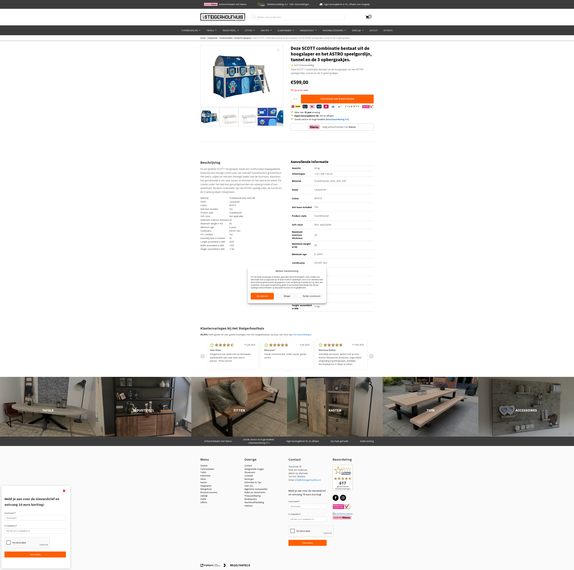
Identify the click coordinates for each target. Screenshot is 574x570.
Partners (248, 505)
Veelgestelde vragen (254, 469)
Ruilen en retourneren (254, 492)
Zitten (248, 30)
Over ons (248, 485)
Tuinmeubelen (189, 30)
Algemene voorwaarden (256, 489)
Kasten (265, 30)
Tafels (210, 30)
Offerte (388, 30)
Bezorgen (249, 479)
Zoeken (204, 465)
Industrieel (229, 30)
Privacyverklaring (252, 495)
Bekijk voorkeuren (311, 296)
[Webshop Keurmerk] (341, 506)
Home (203, 38)
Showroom (249, 472)
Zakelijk (356, 30)
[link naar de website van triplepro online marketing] (211, 566)
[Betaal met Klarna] (342, 518)
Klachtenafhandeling (254, 502)
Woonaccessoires (333, 30)
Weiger (287, 296)
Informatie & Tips (252, 482)
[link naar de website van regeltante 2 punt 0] (237, 566)
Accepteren (262, 296)
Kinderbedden (226, 38)
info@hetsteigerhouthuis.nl (308, 480)
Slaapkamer (284, 30)
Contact (248, 465)
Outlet (374, 30)
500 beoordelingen (302, 334)
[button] (278, 50)
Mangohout (307, 30)
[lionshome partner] (343, 513)
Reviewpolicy (250, 499)
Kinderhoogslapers (243, 38)
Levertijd (248, 475)
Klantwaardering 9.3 (337, 119)
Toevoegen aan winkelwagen (337, 99)
